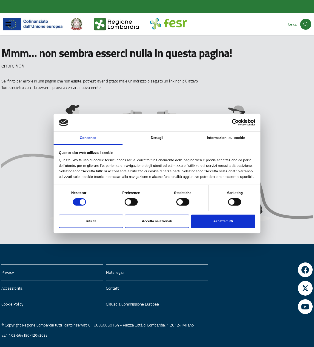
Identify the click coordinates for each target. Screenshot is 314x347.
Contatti (112, 288)
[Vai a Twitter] (262, 288)
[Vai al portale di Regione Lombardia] (122, 24)
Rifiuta (91, 221)
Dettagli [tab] (157, 138)
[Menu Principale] (8, 24)
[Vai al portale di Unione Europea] (36, 24)
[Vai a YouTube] (262, 306)
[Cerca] (305, 24)
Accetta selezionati (157, 221)
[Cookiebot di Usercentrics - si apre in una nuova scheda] (235, 122)
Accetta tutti (223, 221)
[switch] (131, 202)
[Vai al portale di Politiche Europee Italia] (82, 24)
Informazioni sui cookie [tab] (226, 138)
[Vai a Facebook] (262, 270)
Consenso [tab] (88, 138)
